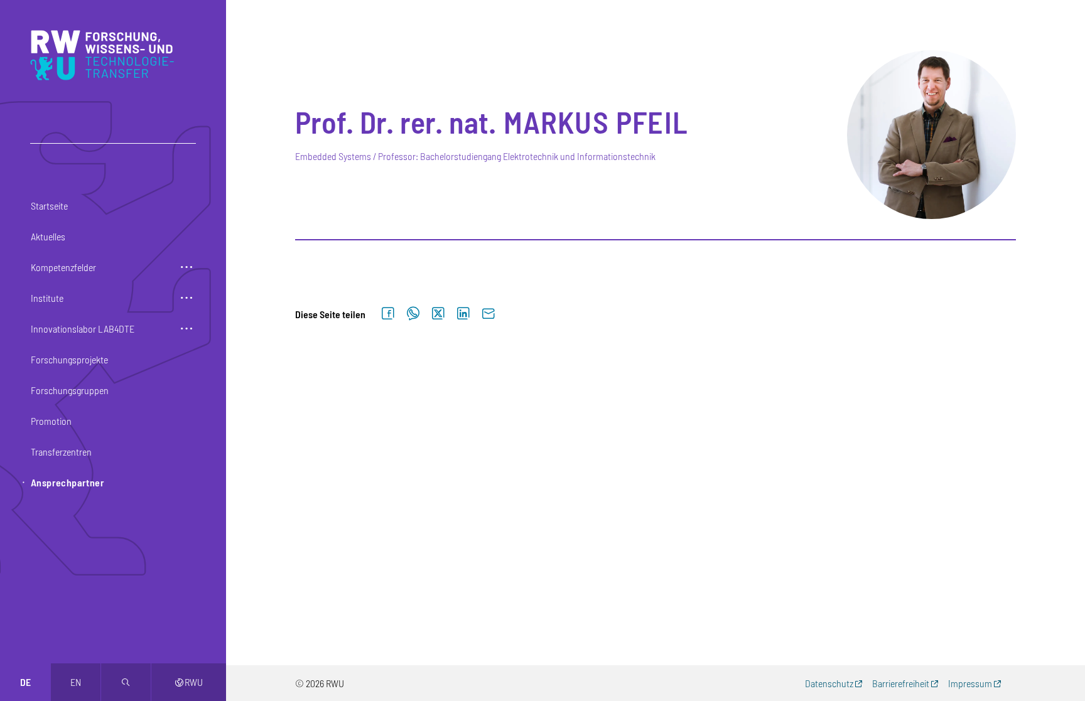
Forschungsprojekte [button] (69, 359)
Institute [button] (47, 298)
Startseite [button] (49, 205)
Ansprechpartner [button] (67, 482)
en (75, 682)
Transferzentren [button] (61, 452)
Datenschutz (829, 683)
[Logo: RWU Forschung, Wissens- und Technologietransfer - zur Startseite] (105, 55)
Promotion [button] (51, 421)
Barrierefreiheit (900, 683)
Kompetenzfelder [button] (63, 267)
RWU (189, 682)
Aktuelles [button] (48, 236)
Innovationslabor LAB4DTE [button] (82, 328)
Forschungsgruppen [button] (70, 390)
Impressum (970, 683)
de (25, 682)
